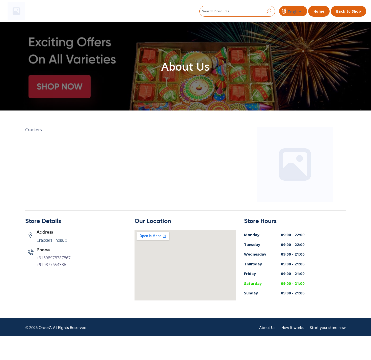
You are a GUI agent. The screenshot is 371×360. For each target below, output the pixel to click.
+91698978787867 (54, 258)
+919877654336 (51, 264)
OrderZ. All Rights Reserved (63, 328)
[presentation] (237, 11)
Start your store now (328, 328)
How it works (292, 328)
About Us (267, 328)
